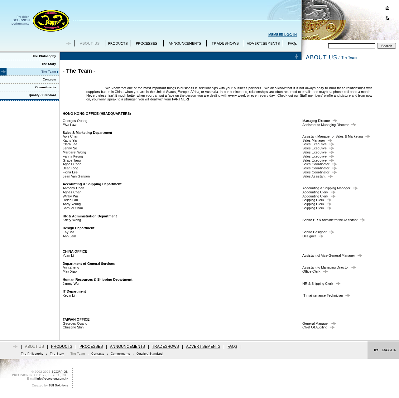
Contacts (97, 353)
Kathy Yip (70, 140)
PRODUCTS (61, 346)
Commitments (120, 353)
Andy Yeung (72, 204)
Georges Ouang (75, 121)
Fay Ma (68, 232)
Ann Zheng (71, 267)
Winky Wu (70, 196)
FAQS (232, 346)
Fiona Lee (70, 172)
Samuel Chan (73, 208)
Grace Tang (72, 160)
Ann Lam (69, 236)
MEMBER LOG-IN (282, 34)
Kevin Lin (69, 295)
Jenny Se (70, 148)
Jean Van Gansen (76, 176)
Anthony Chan (73, 188)
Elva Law (69, 125)
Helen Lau (70, 200)
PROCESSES (91, 346)
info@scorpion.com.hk (52, 378)
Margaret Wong (74, 152)
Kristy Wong (72, 220)
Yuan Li (68, 255)
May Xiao (70, 271)
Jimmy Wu (71, 283)
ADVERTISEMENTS (203, 346)
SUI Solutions (58, 385)
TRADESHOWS (165, 346)
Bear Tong (70, 168)
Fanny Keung (73, 156)
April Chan (70, 136)
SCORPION (59, 371)
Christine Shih (73, 327)
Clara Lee (70, 144)
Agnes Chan (72, 164)
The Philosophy (32, 353)
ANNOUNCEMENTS (127, 346)
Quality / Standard (150, 353)
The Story (57, 353)
